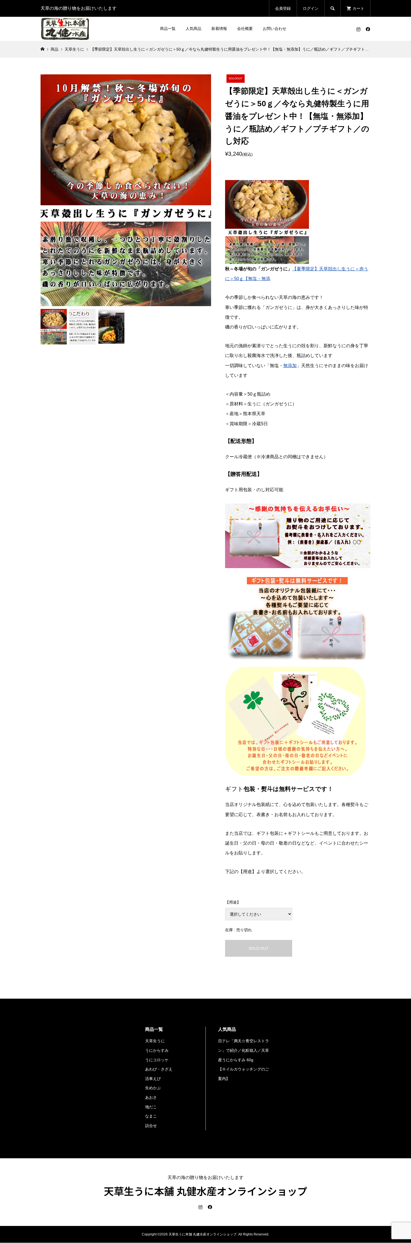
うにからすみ (157, 1050)
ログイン (310, 8)
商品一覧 (168, 28)
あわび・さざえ (159, 1069)
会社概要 (245, 28)
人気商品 (193, 28)
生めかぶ (153, 1088)
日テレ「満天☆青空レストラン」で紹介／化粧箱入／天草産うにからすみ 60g (243, 1050)
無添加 (290, 365)
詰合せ (151, 1125)
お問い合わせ (274, 28)
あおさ (151, 1097)
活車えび (153, 1078)
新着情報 (219, 28)
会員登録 (283, 8)
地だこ (151, 1107)
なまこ (151, 1116)
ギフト (234, 789)
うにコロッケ (157, 1060)
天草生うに (155, 1041)
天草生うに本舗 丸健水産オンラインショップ (205, 1190)
